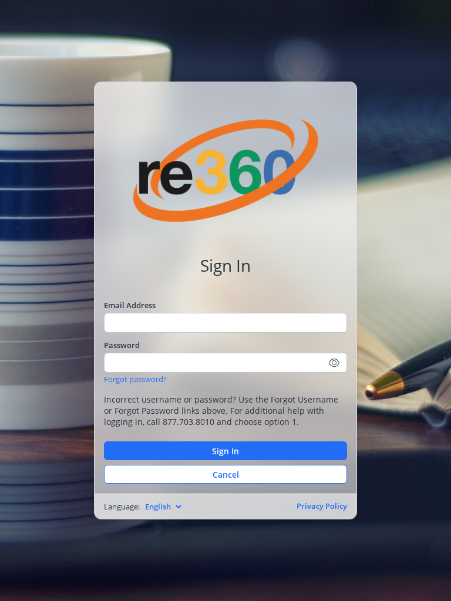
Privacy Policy (322, 506)
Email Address (130, 305)
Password (122, 345)
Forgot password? (135, 379)
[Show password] (334, 363)
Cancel (226, 474)
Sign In (225, 451)
